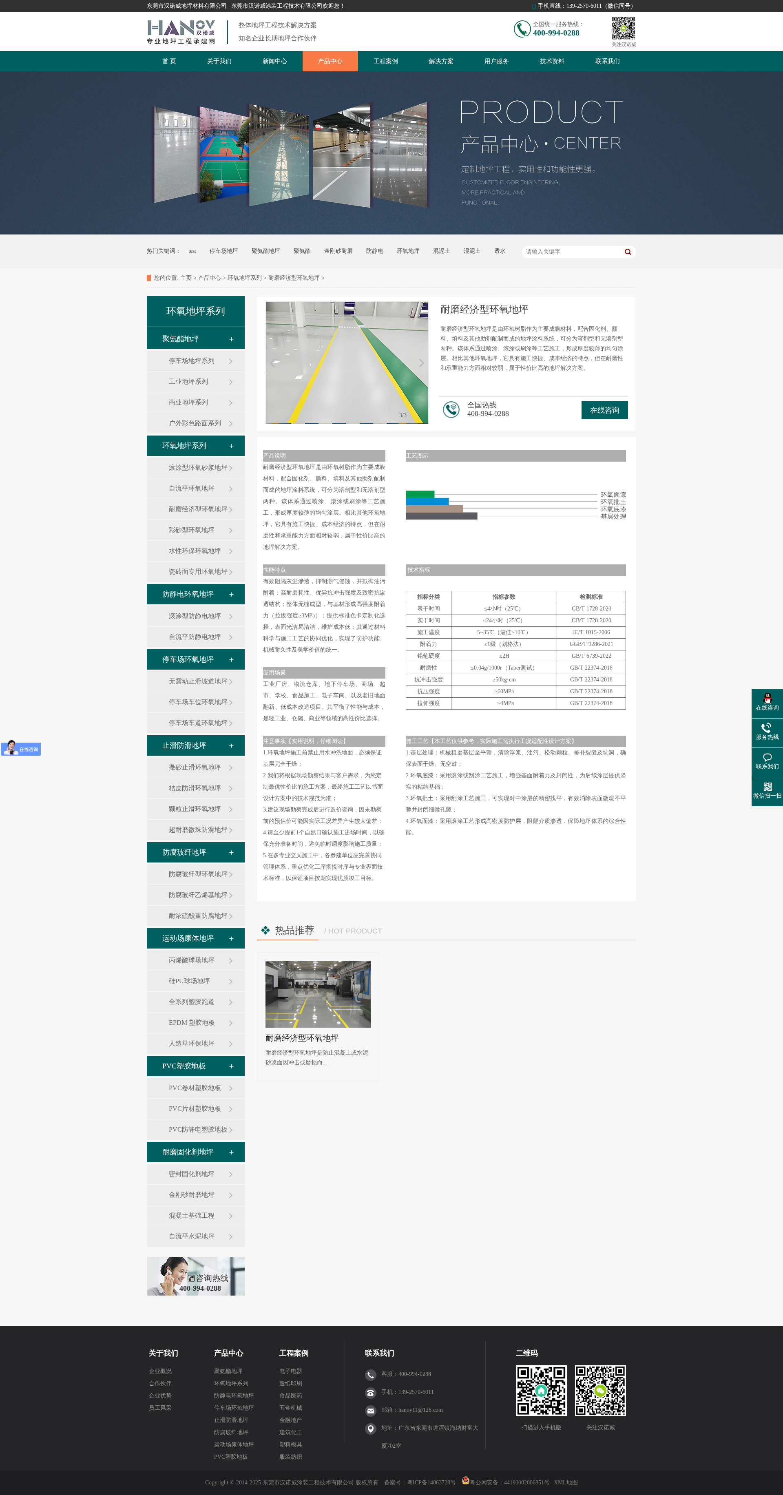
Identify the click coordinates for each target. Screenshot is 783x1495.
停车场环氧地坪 (188, 659)
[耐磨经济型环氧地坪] (318, 994)
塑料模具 (290, 1445)
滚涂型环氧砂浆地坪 (198, 467)
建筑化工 (290, 1432)
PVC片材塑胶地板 (195, 1108)
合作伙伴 (160, 1383)
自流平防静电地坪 (195, 636)
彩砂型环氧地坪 (192, 529)
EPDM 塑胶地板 (192, 1022)
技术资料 (552, 61)
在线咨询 (604, 410)
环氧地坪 (408, 251)
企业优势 (160, 1396)
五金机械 (290, 1408)
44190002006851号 (527, 1483)
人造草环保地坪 (192, 1043)
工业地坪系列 (188, 381)
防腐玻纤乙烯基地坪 (198, 894)
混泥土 (441, 251)
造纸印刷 (290, 1383)
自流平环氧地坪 (192, 488)
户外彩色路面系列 (195, 423)
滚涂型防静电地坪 (195, 616)
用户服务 (496, 61)
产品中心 (330, 61)
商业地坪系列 (188, 402)
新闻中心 (275, 61)
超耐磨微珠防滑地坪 (198, 829)
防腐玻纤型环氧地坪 (198, 874)
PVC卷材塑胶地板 (195, 1087)
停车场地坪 (224, 251)
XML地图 (566, 1483)
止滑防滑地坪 (184, 745)
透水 (500, 251)
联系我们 (607, 61)
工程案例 (386, 61)
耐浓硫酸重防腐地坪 (198, 915)
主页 (186, 278)
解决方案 (441, 61)
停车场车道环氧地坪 (198, 722)
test (192, 251)
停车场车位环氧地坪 (198, 702)
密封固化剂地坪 (192, 1173)
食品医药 (290, 1396)
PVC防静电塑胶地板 (198, 1129)
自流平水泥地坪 (192, 1236)
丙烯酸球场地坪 (192, 960)
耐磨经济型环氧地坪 (294, 278)
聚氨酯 (302, 251)
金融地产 (290, 1420)
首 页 (169, 61)
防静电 (374, 251)
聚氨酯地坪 (266, 251)
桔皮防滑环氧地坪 (195, 788)
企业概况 (160, 1371)
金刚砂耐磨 (338, 251)
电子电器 (290, 1371)
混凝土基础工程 (192, 1215)
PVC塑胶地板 (184, 1066)
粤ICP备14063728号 (432, 1483)
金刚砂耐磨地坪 (192, 1194)
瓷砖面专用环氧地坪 (198, 571)
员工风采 (160, 1408)
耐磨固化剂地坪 (188, 1152)
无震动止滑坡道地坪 (198, 681)
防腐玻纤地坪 (184, 852)
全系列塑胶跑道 (192, 1001)
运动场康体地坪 (188, 938)
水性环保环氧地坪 (195, 550)
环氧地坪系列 (245, 278)
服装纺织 (290, 1457)
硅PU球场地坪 (189, 981)
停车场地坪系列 (192, 360)
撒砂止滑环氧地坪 (195, 767)
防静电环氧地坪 (188, 594)
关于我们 (219, 61)
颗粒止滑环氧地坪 (195, 808)
